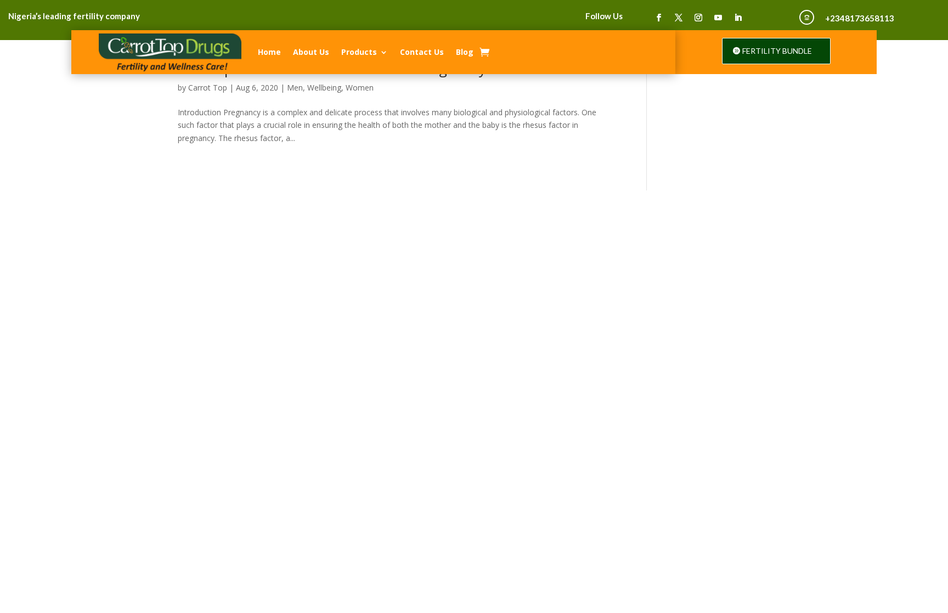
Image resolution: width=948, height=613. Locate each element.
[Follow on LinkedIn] (738, 17)
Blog (464, 52)
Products (359, 52)
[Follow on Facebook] (659, 17)
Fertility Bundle (777, 50)
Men (295, 87)
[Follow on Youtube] (718, 17)
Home (269, 52)
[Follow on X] (678, 17)
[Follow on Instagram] (698, 17)
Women (360, 87)
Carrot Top (207, 87)
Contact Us (422, 52)
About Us (311, 52)
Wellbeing (324, 87)
